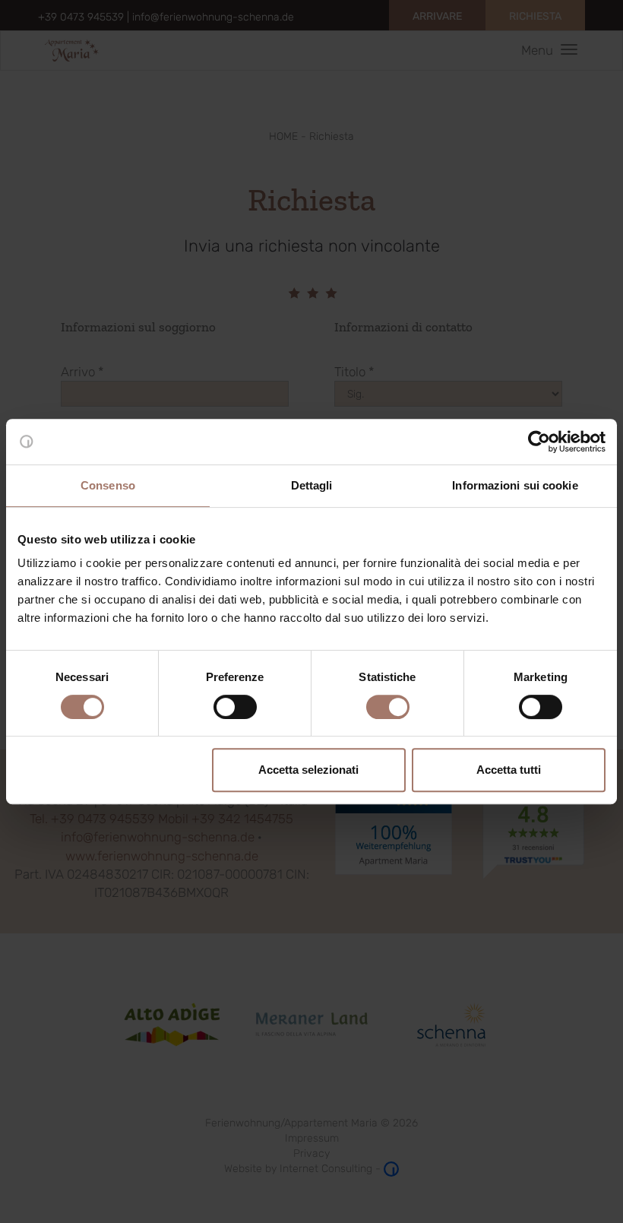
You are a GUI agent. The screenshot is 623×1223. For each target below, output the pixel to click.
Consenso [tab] (108, 485)
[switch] (235, 707)
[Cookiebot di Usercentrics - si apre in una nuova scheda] (539, 441)
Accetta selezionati (308, 769)
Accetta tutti (508, 769)
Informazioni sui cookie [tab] (514, 485)
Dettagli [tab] (312, 485)
